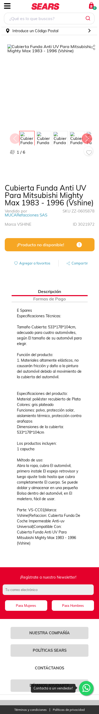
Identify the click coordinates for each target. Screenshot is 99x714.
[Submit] (88, 18)
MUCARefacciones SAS (26, 214)
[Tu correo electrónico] (49, 592)
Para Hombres (73, 606)
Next (86, 137)
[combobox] (49, 19)
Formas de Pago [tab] (49, 298)
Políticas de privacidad (69, 709)
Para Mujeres (26, 606)
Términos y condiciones (30, 709)
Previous (15, 137)
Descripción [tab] (49, 291)
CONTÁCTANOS (49, 668)
